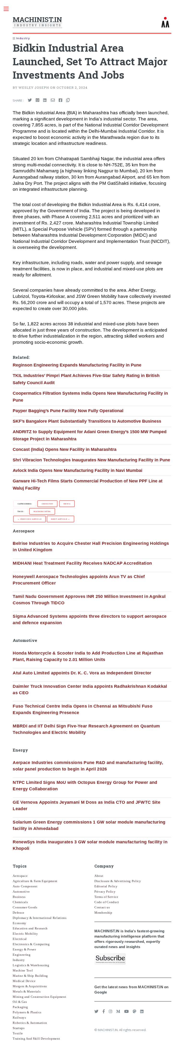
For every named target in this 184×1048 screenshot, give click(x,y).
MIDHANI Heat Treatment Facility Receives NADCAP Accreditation (82, 563)
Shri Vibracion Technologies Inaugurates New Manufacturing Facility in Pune (91, 460)
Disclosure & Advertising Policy (117, 881)
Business (19, 897)
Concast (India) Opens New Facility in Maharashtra (64, 449)
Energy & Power (24, 949)
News (66, 503)
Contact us (102, 907)
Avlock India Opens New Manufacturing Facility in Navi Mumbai (77, 470)
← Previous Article (29, 519)
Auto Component (25, 886)
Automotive (21, 891)
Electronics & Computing (31, 944)
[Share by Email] (53, 100)
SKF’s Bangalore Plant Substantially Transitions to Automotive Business (87, 421)
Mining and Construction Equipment (39, 997)
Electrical (20, 939)
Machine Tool (23, 970)
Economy (19, 923)
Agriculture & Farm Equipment (35, 881)
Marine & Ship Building (30, 975)
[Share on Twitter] (30, 100)
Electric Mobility (25, 933)
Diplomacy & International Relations (39, 918)
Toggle (8, 9)
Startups (18, 1028)
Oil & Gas (20, 1002)
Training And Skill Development (36, 1038)
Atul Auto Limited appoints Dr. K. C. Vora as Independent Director (82, 673)
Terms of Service (106, 897)
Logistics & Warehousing (31, 965)
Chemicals (20, 902)
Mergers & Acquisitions (30, 986)
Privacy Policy (104, 891)
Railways (19, 1017)
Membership (103, 912)
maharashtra (42, 511)
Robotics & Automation (30, 1023)
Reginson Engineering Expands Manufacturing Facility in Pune (77, 365)
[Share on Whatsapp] (37, 100)
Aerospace (20, 876)
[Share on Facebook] (60, 100)
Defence (18, 912)
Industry (47, 503)
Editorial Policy (106, 886)
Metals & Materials (26, 991)
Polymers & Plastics (27, 1012)
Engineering (21, 954)
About (98, 876)
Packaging (20, 1007)
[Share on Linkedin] (45, 100)
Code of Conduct (106, 902)
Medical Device (24, 981)
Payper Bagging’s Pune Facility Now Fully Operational (68, 410)
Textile (18, 1033)
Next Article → (60, 519)
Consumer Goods (25, 907)
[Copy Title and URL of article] (68, 100)
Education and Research (30, 928)
